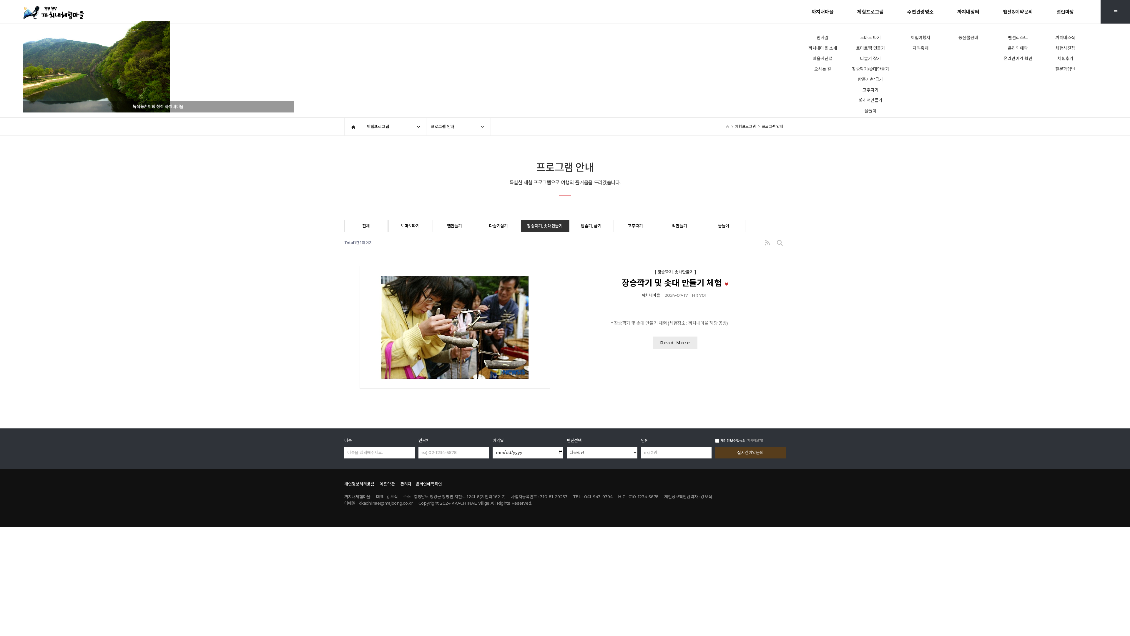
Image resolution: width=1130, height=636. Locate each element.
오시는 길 (822, 69)
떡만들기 (679, 225)
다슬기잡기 (498, 225)
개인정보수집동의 (733, 440)
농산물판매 (968, 37)
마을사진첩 (823, 58)
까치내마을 (823, 12)
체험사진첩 (1065, 48)
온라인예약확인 (429, 484)
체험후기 (1065, 58)
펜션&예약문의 (1018, 12)
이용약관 (387, 484)
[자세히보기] (755, 440)
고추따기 (870, 90)
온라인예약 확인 (1017, 58)
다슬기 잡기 (870, 58)
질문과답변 (1065, 69)
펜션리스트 (1018, 37)
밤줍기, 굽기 (591, 225)
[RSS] (767, 243)
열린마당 (1065, 12)
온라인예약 (1018, 48)
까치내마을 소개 (822, 48)
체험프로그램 (870, 12)
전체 (366, 225)
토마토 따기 (870, 37)
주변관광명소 (920, 12)
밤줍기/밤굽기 (870, 79)
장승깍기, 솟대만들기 (545, 225)
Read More (675, 342)
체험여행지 (920, 37)
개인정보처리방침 (359, 484)
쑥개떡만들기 (871, 100)
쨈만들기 (454, 225)
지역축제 (920, 48)
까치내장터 (968, 12)
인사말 (823, 37)
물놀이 (871, 111)
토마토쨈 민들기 (870, 48)
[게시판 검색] (780, 243)
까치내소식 (1065, 37)
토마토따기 (410, 225)
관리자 (405, 484)
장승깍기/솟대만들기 (870, 69)
